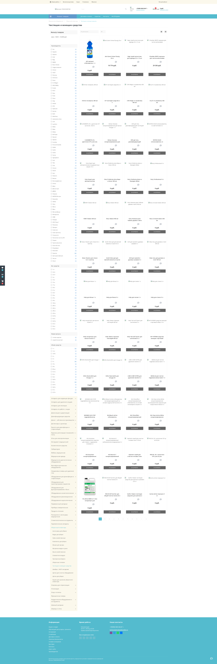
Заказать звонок (140, 10)
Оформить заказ (164, 10)
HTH (64, 106)
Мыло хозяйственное (59, 552)
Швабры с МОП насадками (61, 569)
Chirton (64, 70)
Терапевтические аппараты (60, 524)
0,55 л (64, 384)
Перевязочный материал (59, 504)
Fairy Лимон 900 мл (112, 218)
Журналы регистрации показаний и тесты (62, 434)
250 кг (64, 311)
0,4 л (64, 377)
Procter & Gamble (64, 144)
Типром (64, 240)
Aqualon (64, 52)
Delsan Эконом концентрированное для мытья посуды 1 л (112, 141)
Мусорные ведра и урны (60, 548)
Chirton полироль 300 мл (90, 100)
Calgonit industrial (64, 67)
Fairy (64, 93)
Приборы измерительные (59, 507)
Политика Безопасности (56, 639)
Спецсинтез (64, 235)
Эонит (64, 261)
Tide (64, 163)
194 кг (64, 303)
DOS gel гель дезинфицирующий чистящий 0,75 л (135, 141)
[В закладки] (97, 38)
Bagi (64, 59)
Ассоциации (52, 632)
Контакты (106, 16)
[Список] (161, 31)
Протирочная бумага (59, 559)
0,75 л (64, 392)
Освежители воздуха (59, 555)
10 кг (64, 280)
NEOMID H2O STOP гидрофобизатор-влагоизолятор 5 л (90, 417)
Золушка (64, 194)
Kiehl (64, 114)
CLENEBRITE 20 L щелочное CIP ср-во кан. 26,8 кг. (90, 141)
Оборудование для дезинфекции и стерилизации (62, 477)
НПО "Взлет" (64, 222)
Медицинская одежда (58, 456)
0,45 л (64, 379)
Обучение (94, 2)
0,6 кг (64, 326)
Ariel (64, 57)
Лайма (64, 201)
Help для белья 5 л (112, 297)
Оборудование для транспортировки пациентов (60, 483)
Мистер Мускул (64, 212)
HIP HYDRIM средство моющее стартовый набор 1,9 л (157, 338)
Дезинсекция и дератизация (60, 413)
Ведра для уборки (58, 534)
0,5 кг (64, 323)
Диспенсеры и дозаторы (59, 423)
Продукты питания (57, 511)
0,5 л (64, 382)
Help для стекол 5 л (157, 297)
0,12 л (64, 371)
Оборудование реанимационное (62, 497)
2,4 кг (64, 272)
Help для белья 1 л (90, 297)
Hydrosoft (64, 108)
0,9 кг (64, 329)
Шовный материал (57, 605)
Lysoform (64, 124)
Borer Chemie (64, 64)
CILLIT (64, 72)
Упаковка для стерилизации (60, 585)
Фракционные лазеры (58, 596)
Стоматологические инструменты (62, 520)
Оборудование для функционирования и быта (60, 488)
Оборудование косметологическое (62, 493)
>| (146, 519)
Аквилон (64, 175)
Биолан (64, 178)
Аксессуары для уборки (60, 531)
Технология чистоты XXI (64, 237)
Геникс (64, 183)
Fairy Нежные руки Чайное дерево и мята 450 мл (135, 220)
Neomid (64, 137)
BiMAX (64, 62)
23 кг (64, 295)
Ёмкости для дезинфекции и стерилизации (60, 428)
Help (64, 101)
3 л (64, 359)
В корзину (89, 74)
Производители (53, 651)
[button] (55, 2)
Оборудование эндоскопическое (61, 500)
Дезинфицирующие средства (60, 416)
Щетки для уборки (58, 576)
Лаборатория (55, 449)
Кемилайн (64, 199)
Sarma (64, 155)
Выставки (51, 644)
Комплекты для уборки (59, 541)
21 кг (64, 290)
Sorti (64, 160)
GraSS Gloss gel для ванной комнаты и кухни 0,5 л (112, 259)
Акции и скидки (53, 627)
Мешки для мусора (58, 545)
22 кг (64, 292)
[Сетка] (165, 31)
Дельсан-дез (64, 188)
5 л (64, 361)
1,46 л (64, 353)
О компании (86, 2)
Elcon (64, 90)
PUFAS (64, 147)
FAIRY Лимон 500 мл (90, 218)
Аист (64, 173)
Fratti (64, 95)
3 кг (64, 277)
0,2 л (64, 374)
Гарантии (97, 16)
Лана (64, 204)
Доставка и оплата (86, 16)
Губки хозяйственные (59, 538)
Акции (78, 2)
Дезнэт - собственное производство (62, 420)
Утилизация (55, 589)
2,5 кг (64, 274)
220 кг (64, 308)
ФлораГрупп (64, 248)
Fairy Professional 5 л (157, 179)
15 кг (64, 282)
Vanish (64, 170)
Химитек (64, 253)
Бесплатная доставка (68, 2)
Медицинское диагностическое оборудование (61, 461)
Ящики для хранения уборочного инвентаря (63, 580)
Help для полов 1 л (135, 297)
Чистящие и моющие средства (62, 566)
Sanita (64, 152)
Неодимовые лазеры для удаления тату (62, 472)
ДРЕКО (64, 191)
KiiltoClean (64, 116)
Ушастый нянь (64, 245)
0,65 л (64, 387)
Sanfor (64, 150)
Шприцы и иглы (56, 609)
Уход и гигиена (56, 592)
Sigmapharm (64, 157)
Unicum (64, 168)
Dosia (64, 80)
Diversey (64, 75)
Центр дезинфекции (64, 255)
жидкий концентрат (64, 340)
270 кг (64, 313)
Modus (64, 132)
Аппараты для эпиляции (59, 405)
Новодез (64, 219)
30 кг (64, 300)
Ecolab (64, 88)
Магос (64, 206)
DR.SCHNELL (64, 85)
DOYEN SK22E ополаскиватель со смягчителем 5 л (157, 141)
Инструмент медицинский (59, 442)
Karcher (64, 111)
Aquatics (64, 54)
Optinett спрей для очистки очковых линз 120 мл (134, 456)
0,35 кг (64, 316)
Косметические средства (59, 445)
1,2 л (64, 351)
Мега (64, 209)
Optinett (64, 139)
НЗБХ (64, 217)
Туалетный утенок (64, 243)
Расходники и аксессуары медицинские (59, 516)
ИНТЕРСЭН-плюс (64, 196)
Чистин (64, 258)
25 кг (64, 298)
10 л (64, 364)
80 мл (64, 369)
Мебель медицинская (58, 453)
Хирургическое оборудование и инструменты (61, 600)
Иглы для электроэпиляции (60, 438)
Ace (64, 49)
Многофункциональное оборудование (59, 466)
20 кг (64, 287)
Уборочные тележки (59, 562)
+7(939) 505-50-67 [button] (116, 627)
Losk (64, 121)
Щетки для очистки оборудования (63, 573)
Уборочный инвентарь (72, 21)
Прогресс (64, 227)
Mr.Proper (64, 134)
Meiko (64, 126)
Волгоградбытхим (64, 181)
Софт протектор (64, 232)
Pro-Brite (64, 142)
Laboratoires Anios (64, 119)
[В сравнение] (97, 40)
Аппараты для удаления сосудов (61, 402)
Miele (64, 129)
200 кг (64, 305)
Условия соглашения (55, 642)
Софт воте (64, 230)
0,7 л (64, 390)
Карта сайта (52, 649)
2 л (64, 356)
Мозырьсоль (64, 214)
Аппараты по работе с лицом (60, 409)
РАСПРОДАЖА (116, 16)
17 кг (64, 285)
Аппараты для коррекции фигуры (62, 398)
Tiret (64, 165)
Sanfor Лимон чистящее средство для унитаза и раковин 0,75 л (134, 495)
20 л (64, 366)
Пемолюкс (64, 225)
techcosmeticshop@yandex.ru (119, 630)
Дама (64, 186)
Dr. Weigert (64, 83)
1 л (64, 348)
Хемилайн (64, 250)
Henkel (64, 103)
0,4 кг (64, 318)
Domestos (64, 77)
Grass (64, 98)
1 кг (64, 269)
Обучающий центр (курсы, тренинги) (60, 629)
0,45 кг (64, 321)
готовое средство (64, 337)
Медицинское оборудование (56, 21)
